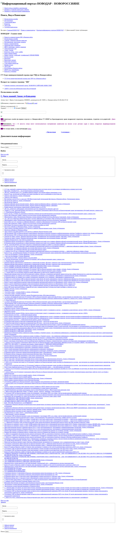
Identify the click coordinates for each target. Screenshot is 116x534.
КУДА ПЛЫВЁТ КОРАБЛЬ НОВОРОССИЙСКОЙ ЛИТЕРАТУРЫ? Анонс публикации (31, 266)
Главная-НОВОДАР (13, 30)
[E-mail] (34, 103)
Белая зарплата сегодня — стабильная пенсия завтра (20, 315)
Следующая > (65, 132)
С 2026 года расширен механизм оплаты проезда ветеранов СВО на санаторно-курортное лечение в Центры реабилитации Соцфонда (46, 437)
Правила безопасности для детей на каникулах (18, 239)
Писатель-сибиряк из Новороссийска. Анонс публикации (22, 226)
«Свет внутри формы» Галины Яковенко (17, 256)
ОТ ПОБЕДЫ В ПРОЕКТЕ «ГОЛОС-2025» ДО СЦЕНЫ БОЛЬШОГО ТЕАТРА (29, 440)
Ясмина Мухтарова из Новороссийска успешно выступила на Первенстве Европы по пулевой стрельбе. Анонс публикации (42, 430)
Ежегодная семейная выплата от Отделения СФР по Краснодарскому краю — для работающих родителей (37, 367)
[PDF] (25, 103)
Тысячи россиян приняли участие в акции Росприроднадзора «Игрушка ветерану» (30, 295)
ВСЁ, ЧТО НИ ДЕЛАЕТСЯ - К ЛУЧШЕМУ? (18, 403)
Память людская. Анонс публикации (15, 288)
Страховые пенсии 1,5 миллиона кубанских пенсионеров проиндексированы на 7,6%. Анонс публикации (37, 473)
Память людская (9, 290)
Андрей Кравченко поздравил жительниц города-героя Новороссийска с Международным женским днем (37, 390)
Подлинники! (8, 20)
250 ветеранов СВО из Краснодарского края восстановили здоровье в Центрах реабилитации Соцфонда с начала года (41, 303)
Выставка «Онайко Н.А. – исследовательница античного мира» (24, 191)
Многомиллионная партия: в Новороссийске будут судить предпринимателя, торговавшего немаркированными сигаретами (42, 429)
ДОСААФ (7, 25)
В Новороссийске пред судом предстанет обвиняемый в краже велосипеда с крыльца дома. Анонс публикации (38, 476)
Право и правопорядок (28, 30)
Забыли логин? (9, 180)
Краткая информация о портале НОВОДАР (50, 30)
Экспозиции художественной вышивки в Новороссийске (22, 486)
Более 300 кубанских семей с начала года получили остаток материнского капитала (30, 215)
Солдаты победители (10, 27)
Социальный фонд (10, 22)
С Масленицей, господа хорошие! (14, 414)
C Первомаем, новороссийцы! (13, 306)
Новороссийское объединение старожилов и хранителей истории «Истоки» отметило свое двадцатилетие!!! (38, 264)
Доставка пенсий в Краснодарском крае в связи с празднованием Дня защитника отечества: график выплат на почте (40, 417)
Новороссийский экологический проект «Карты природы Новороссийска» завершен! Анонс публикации (37, 204)
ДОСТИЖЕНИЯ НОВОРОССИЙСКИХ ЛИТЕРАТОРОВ (22, 461)
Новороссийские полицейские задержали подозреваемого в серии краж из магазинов (30, 388)
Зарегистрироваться (10, 182)
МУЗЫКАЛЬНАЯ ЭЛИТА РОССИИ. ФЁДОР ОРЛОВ (21, 401)
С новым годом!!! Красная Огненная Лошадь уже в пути (22, 481)
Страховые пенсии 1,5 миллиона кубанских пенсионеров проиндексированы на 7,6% (31, 474)
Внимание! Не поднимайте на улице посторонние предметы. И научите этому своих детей (32, 396)
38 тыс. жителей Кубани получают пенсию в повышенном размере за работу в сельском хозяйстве (34, 244)
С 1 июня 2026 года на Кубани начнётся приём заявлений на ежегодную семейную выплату (32, 272)
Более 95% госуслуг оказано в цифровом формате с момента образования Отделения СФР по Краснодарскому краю (40, 222)
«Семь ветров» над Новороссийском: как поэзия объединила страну (25, 249)
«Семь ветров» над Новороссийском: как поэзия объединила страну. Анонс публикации (31, 248)
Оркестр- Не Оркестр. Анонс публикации (17, 195)
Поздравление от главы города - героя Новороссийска (21, 412)
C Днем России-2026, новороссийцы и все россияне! (20, 257)
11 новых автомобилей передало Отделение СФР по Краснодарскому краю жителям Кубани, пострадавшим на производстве (43, 301)
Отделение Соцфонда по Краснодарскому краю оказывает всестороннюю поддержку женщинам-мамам (36, 381)
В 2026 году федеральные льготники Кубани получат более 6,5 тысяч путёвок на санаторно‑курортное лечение (38, 339)
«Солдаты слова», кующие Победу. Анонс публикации (21, 292)
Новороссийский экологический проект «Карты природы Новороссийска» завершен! (30, 205)
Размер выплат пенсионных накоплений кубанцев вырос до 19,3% (25, 207)
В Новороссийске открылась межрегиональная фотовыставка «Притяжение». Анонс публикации (34, 352)
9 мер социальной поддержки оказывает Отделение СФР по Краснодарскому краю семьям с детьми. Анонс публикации (41, 269)
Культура (7, 24)
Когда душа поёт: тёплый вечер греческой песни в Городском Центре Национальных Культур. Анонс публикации (39, 359)
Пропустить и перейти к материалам (15, 8)
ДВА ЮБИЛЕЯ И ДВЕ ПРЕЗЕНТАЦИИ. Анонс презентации (23, 398)
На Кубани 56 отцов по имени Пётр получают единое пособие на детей (26, 225)
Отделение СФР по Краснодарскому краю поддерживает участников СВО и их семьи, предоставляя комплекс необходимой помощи (45, 393)
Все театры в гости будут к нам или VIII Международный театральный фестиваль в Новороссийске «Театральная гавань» (42, 199)
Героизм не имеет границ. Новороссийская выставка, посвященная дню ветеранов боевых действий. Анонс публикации (41, 236)
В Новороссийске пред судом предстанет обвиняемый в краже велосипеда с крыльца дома (32, 478)
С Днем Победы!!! (10, 300)
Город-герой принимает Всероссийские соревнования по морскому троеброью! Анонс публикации (35, 350)
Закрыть (3, 156)
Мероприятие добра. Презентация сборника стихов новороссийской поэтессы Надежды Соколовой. (35, 220)
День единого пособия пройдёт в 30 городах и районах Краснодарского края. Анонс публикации (34, 228)
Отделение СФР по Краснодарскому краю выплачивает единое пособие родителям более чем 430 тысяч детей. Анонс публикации (44, 448)
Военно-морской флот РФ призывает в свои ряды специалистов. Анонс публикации (30, 355)
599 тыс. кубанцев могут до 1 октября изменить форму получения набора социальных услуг (33, 192)
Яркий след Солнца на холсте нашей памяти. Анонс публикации (24, 375)
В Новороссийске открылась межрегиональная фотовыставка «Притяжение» (28, 354)
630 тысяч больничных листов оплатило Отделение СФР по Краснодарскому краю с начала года (34, 259)
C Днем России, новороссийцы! (14, 261)
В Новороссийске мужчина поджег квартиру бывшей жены (22, 411)
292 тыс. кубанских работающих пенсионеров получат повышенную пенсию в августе (31, 209)
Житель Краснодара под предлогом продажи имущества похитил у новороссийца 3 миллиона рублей (35, 337)
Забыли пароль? (9, 179)
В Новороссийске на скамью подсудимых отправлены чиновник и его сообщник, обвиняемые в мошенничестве (39, 277)
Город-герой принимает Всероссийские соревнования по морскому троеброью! (29, 349)
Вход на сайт (5, 154)
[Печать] (29, 103)
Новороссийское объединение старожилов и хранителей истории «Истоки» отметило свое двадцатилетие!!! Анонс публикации (44, 262)
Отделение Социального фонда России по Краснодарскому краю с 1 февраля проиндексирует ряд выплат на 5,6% (39, 445)
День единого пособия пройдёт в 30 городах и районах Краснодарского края (28, 231)
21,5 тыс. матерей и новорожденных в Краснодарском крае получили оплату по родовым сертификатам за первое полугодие (43, 189)
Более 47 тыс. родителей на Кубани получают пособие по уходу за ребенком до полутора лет (33, 194)
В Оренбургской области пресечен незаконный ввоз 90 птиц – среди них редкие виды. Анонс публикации (37, 323)
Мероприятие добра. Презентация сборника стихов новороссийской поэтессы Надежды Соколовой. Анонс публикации (41, 217)
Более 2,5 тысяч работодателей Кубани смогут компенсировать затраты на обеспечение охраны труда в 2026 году (39, 285)
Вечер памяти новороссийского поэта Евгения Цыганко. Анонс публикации (28, 378)
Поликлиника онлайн (11, 19)
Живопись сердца (9, 311)
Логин (4, 160)
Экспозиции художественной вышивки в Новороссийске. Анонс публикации (28, 484)
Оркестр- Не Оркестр (11, 197)
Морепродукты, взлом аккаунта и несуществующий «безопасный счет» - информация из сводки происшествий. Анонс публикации (45, 466)
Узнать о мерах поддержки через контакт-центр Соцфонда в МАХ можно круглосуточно (31, 386)
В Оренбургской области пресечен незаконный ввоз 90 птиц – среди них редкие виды (31, 321)
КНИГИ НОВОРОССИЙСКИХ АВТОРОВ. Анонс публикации (24, 329)
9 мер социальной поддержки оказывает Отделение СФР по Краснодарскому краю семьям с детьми (35, 270)
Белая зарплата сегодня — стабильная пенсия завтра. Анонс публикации (26, 319)
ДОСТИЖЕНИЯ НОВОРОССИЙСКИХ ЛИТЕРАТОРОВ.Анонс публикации (28, 460)
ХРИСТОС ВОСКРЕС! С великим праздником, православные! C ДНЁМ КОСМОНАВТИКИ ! (34, 344)
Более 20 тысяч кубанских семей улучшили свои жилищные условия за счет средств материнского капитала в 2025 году (41, 452)
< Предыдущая (51, 132)
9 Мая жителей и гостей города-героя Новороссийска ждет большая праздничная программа (33, 305)
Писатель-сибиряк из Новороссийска (15, 230)
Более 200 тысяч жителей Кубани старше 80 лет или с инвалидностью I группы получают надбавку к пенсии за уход (40, 287)
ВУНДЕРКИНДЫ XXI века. (13, 468)
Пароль (4, 165)
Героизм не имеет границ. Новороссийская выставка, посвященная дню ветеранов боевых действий (35, 238)
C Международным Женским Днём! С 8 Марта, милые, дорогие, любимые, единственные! (32, 391)
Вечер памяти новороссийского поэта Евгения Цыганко (21, 380)
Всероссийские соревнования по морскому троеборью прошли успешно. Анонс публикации (33, 346)
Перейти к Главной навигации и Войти (16, 9)
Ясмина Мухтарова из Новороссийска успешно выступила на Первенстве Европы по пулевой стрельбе (36, 432)
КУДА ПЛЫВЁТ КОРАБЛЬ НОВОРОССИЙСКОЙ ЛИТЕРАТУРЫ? (25, 267)
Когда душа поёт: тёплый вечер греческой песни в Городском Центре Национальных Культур (33, 360)
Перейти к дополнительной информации (17, 11)
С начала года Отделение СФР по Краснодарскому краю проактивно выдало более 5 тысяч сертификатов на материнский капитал (44, 324)
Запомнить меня (9, 170)
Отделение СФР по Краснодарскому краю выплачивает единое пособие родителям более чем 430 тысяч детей (38, 450)
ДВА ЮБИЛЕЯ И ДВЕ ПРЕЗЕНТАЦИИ (17, 399)
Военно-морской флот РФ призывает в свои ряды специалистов (24, 357)
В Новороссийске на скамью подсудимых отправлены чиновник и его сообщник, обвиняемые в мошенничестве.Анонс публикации (45, 275)
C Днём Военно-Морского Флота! (14, 212)
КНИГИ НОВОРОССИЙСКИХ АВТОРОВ (18, 331)
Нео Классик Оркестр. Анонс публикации (17, 200)
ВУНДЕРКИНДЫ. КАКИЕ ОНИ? (15, 469)
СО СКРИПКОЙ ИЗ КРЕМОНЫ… (15, 471)
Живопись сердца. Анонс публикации (16, 308)
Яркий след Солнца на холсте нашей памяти (18, 377)
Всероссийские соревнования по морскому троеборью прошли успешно (26, 347)
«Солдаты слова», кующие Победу (15, 293)
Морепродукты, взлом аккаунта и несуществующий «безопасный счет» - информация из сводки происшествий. (39, 463)
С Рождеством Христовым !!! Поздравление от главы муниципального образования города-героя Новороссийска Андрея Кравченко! (45, 479)
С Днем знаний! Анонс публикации (18, 96)
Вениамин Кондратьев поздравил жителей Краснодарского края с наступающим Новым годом (33, 483)
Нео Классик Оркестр (11, 202)
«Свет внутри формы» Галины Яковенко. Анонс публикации (23, 254)
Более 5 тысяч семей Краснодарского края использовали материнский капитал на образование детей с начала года (39, 284)
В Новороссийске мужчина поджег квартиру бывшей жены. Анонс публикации (29, 409)
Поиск (3, 147)
